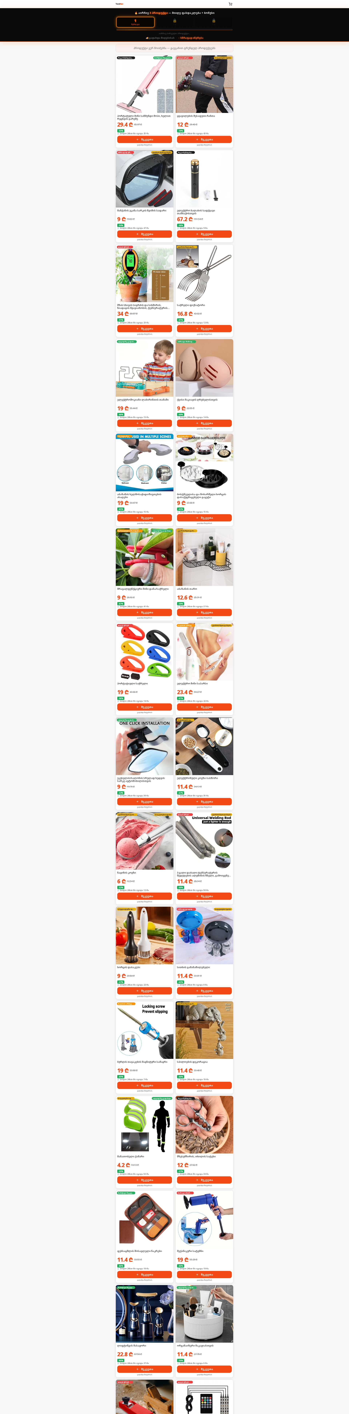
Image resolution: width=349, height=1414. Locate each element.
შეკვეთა (147, 139)
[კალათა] (230, 4)
